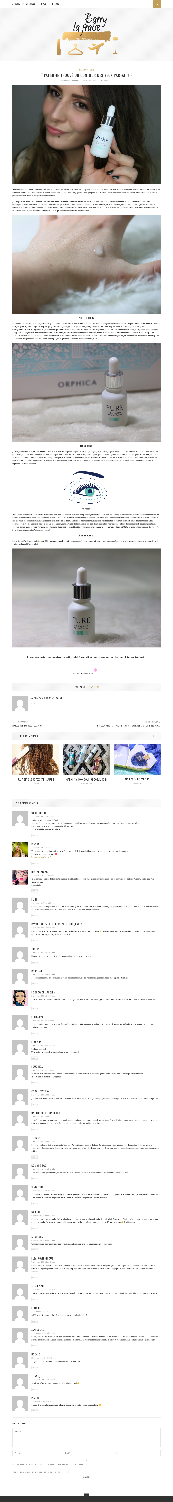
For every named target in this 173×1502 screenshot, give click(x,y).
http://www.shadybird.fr (41, 857)
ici (39, 541)
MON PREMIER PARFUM (137, 779)
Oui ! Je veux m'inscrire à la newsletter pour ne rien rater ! (40, 1472)
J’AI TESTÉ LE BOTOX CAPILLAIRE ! (36, 779)
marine (35, 1398)
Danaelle (37, 971)
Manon (35, 844)
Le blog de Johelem (43, 992)
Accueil (16, 3)
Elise (34, 899)
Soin (92, 70)
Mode (43, 3)
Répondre (35, 835)
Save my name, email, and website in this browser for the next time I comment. (48, 1465)
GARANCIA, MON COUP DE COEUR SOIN (86, 779)
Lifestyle (30, 3)
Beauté (55, 3)
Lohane (35, 1308)
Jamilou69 (37, 1329)
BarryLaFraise (53, 697)
